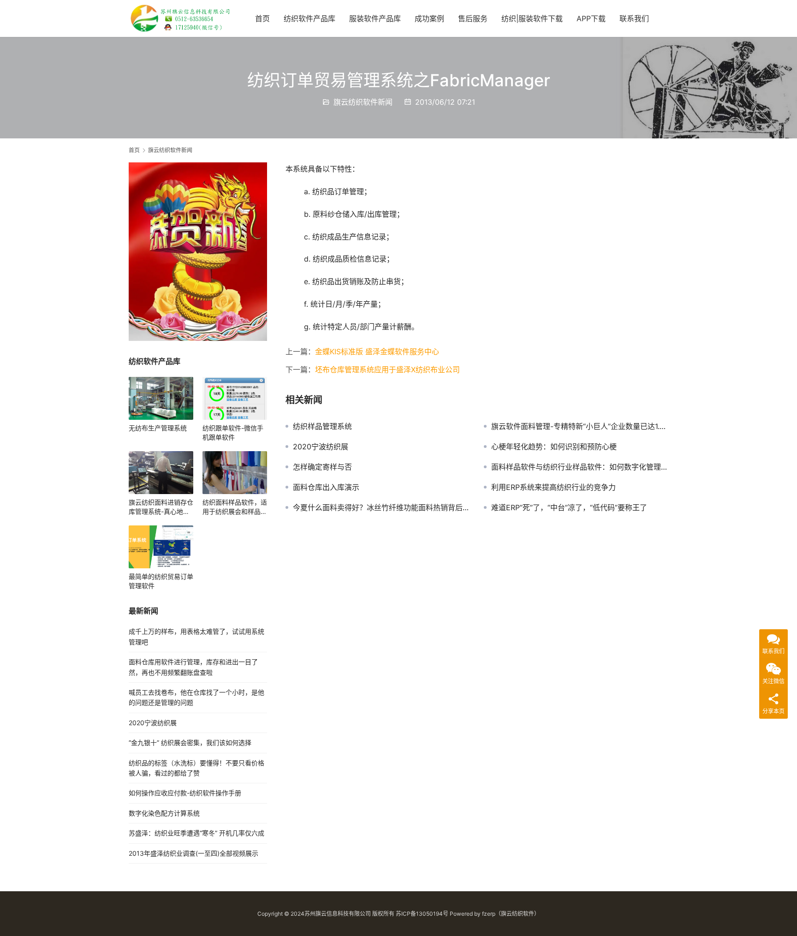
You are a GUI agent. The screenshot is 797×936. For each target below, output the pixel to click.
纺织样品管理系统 (322, 426)
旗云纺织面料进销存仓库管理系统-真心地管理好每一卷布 (161, 507)
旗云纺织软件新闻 (363, 102)
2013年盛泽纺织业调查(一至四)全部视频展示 (193, 853)
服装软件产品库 (375, 18)
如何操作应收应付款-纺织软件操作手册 (185, 793)
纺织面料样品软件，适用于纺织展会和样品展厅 (234, 507)
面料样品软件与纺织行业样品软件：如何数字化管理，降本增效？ (579, 467)
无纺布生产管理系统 (158, 428)
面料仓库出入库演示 (326, 487)
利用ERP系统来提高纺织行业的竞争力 (553, 487)
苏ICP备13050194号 (422, 913)
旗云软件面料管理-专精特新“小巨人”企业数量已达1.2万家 (579, 426)
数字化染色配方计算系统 (164, 813)
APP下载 (591, 18)
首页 (262, 18)
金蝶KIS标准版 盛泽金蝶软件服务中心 (377, 351)
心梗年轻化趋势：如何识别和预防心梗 (554, 446)
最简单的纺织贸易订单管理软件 (161, 581)
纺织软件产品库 (309, 18)
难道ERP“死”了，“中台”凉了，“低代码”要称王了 (569, 507)
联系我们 (634, 18)
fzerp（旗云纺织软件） (511, 913)
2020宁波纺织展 (320, 446)
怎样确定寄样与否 (322, 467)
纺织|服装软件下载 (532, 18)
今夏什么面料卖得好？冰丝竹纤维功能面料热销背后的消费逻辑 (381, 507)
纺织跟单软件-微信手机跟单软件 (232, 432)
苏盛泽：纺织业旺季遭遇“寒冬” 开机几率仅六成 (196, 833)
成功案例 (429, 18)
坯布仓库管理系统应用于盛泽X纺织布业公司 (387, 369)
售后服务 (473, 18)
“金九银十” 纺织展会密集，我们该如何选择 (190, 742)
